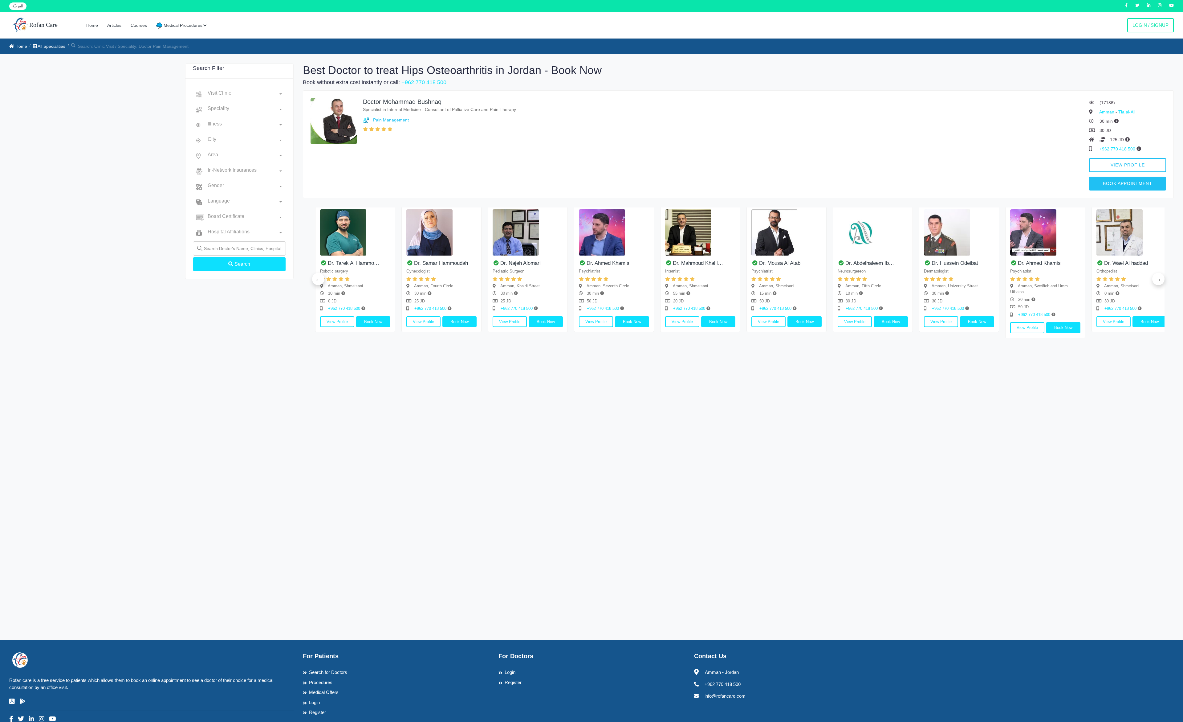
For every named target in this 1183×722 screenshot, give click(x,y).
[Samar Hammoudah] (441, 232)
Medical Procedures (182, 25)
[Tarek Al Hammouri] (355, 232)
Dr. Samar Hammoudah (441, 263)
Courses (139, 25)
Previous (318, 279)
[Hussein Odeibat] (959, 232)
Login (314, 702)
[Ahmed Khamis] (614, 232)
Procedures (320, 682)
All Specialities (51, 46)
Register (317, 712)
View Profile (1128, 164)
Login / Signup (1150, 25)
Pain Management (391, 119)
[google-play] (22, 701)
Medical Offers (324, 692)
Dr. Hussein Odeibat (955, 263)
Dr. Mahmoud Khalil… (698, 263)
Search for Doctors (328, 672)
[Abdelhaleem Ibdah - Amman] (873, 232)
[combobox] (245, 94)
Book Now (373, 321)
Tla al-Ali (1126, 111)
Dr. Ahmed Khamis (608, 263)
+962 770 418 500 (423, 82)
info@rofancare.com (725, 696)
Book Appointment (1127, 183)
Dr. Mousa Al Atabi (780, 263)
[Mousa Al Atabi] (786, 232)
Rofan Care (43, 24)
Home (92, 25)
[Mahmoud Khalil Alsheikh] (700, 232)
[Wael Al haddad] (1131, 232)
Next (1158, 279)
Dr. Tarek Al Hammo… (353, 263)
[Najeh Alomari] (528, 232)
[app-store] (12, 701)
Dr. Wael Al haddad (1126, 263)
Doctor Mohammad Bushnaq (402, 101)
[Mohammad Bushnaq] (334, 120)
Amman (1107, 111)
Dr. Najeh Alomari (520, 263)
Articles (114, 25)
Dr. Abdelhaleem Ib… (869, 263)
